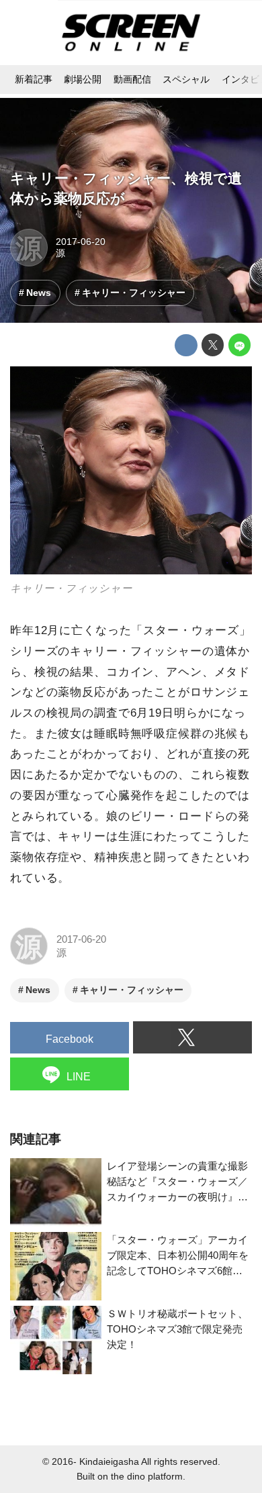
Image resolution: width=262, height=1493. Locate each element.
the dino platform (147, 1477)
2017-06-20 (80, 242)
